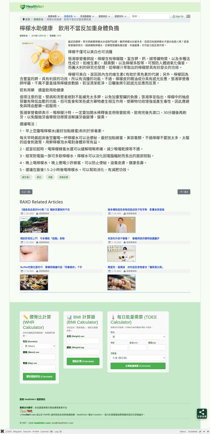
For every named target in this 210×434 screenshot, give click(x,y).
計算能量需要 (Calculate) (138, 366)
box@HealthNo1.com (62, 422)
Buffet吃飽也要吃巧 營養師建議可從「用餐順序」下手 (51, 267)
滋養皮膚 (63, 177)
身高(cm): (133, 343)
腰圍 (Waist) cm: (31, 352)
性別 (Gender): (30, 341)
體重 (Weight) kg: (76, 347)
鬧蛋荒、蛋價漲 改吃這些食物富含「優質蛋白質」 (136, 267)
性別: (113, 332)
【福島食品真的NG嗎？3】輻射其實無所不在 (45, 209)
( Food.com (28, 414)
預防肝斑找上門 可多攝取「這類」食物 (42, 238)
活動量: (114, 353)
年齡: (113, 343)
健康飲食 (68, 16)
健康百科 (119, 16)
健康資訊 (103, 16)
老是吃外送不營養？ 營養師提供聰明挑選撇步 (133, 238)
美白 (39, 177)
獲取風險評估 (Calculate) (39, 376)
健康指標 (52, 16)
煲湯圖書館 (85, 16)
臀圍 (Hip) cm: (30, 363)
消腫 (50, 177)
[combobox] (150, 16)
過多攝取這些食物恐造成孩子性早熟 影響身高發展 (136, 209)
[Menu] (188, 16)
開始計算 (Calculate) (83, 361)
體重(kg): (152, 343)
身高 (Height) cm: (76, 336)
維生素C (26, 177)
